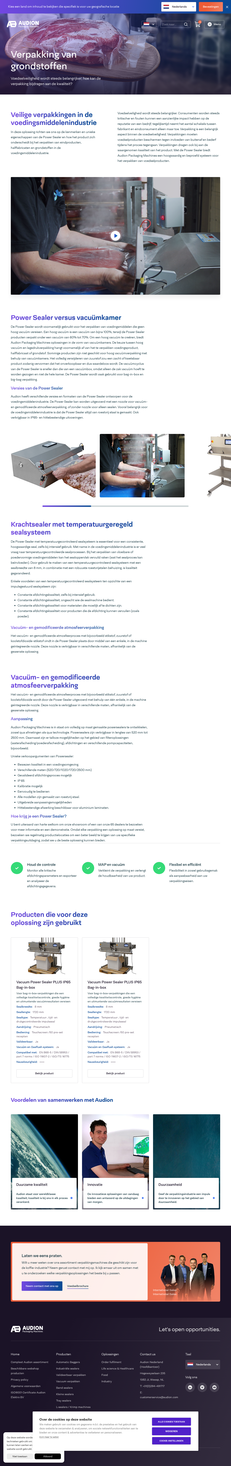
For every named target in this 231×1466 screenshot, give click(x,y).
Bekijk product (44, 1073)
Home (15, 1354)
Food (104, 1375)
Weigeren (171, 1431)
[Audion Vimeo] (202, 1387)
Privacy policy (19, 1379)
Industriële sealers (67, 1368)
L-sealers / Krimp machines (73, 1407)
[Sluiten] (227, 6)
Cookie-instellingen (171, 1441)
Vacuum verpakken (68, 1381)
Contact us (147, 1354)
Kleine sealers (65, 1394)
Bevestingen (211, 6)
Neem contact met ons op (42, 1286)
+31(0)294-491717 (154, 1386)
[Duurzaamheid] (186, 1161)
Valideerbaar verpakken (71, 1375)
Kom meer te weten (49, 1437)
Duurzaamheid (170, 1184)
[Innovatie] (115, 1161)
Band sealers (64, 1388)
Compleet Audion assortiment (29, 1362)
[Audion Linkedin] (190, 1387)
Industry (106, 1381)
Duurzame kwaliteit (32, 1184)
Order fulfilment (111, 1362)
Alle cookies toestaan (171, 1421)
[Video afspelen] (115, 236)
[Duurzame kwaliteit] (44, 1161)
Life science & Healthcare (117, 1368)
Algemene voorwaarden (26, 1386)
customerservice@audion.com (159, 1397)
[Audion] (23, 24)
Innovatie (94, 1184)
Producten (63, 1354)
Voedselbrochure (77, 1286)
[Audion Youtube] (214, 1387)
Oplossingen (110, 1354)
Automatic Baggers (68, 1362)
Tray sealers (63, 1400)
